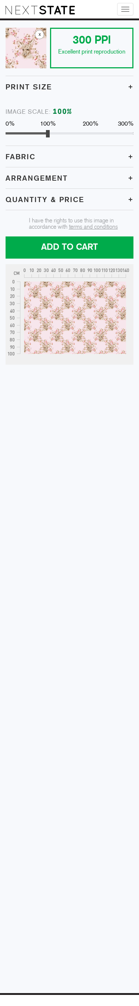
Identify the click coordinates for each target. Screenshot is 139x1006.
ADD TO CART (69, 247)
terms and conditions (93, 227)
